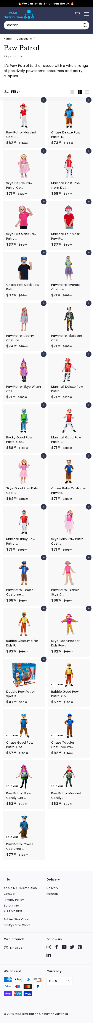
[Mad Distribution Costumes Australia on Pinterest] (80, 947)
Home (7, 38)
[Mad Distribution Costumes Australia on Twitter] (72, 947)
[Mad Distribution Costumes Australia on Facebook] (56, 947)
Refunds (52, 894)
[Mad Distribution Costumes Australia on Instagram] (48, 947)
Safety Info (11, 906)
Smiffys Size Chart (17, 925)
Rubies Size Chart (16, 919)
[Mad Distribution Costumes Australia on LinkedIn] (48, 955)
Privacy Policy (14, 900)
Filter (15, 91)
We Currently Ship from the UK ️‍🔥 (48, 4)
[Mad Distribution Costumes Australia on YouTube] (64, 947)
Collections (24, 38)
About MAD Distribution (20, 888)
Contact (9, 894)
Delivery (52, 888)
